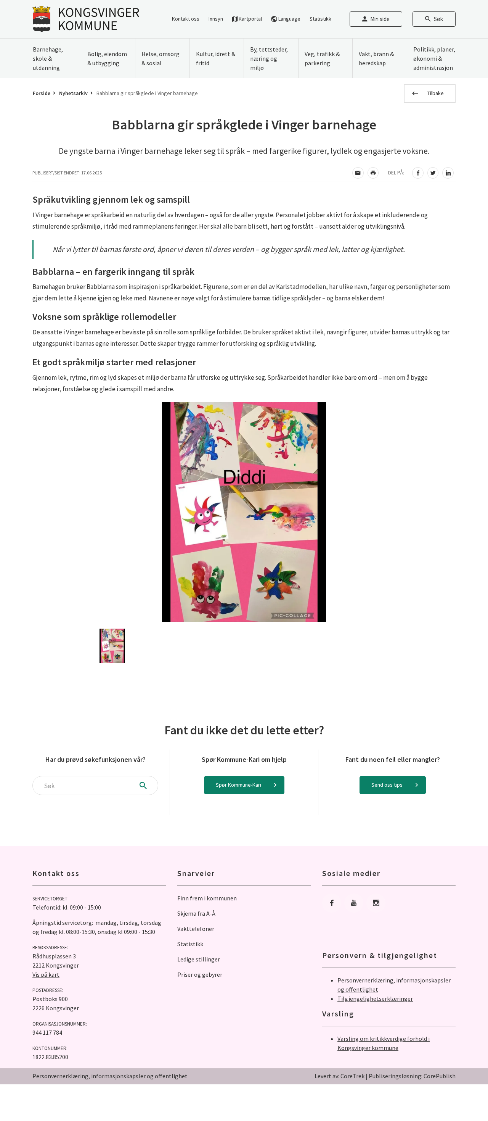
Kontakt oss (185, 18)
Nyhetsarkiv (73, 93)
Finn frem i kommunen (207, 898)
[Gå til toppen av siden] (463, 1096)
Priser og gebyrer (199, 974)
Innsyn (216, 18)
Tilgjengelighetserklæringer (375, 998)
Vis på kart (45, 974)
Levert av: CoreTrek (339, 1076)
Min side (380, 19)
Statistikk (320, 18)
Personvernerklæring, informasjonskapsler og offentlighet (110, 1076)
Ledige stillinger (198, 959)
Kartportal (250, 18)
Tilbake (435, 93)
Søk (438, 19)
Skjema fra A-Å (196, 913)
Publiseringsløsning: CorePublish (412, 1076)
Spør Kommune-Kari (238, 784)
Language (288, 18)
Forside (41, 93)
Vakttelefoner (195, 928)
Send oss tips (387, 784)
